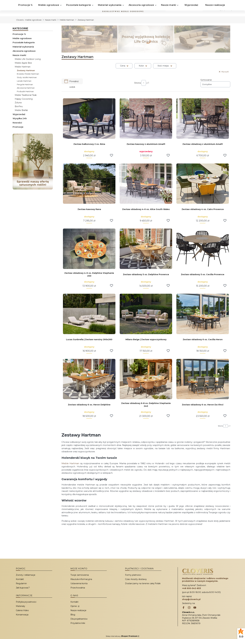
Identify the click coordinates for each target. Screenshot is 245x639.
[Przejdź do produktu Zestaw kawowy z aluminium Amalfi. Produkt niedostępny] (146, 118)
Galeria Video (22, 610)
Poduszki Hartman (25, 91)
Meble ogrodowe (22, 38)
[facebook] (183, 608)
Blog (72, 614)
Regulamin (21, 583)
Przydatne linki (77, 623)
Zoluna (18, 102)
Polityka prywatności (26, 602)
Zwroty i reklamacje (25, 575)
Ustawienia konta (78, 583)
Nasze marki (50, 20)
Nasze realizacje (78, 610)
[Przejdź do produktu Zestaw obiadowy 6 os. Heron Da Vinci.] (202, 379)
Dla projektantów (78, 619)
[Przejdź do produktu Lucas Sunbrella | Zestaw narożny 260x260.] (89, 314)
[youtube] (194, 608)
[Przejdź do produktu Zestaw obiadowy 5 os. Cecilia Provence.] (202, 249)
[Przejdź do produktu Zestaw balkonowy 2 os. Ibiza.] (89, 118)
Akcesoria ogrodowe (24, 51)
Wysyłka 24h (20, 118)
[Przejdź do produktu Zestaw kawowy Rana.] (89, 184)
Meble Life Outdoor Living (28, 59)
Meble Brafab (21, 110)
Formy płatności (133, 575)
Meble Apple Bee (23, 63)
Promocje (18, 127)
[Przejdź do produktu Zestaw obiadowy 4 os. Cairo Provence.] (202, 184)
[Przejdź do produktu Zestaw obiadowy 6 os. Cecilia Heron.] (202, 314)
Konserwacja (22, 614)
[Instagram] (189, 608)
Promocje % (19, 34)
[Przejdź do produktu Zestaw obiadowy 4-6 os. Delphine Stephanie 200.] (89, 249)
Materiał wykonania (23, 46)
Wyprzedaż (19, 114)
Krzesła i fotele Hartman (28, 74)
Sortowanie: (206, 80)
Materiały (20, 606)
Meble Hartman (67, 20)
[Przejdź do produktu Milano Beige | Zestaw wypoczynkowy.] (146, 314)
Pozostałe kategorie (24, 42)
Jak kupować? (23, 587)
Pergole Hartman (25, 84)
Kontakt (20, 579)
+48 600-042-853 (191, 588)
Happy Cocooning (24, 99)
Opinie (73, 606)
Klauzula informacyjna (81, 579)
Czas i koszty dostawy (136, 579)
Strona (137, 83)
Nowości (17, 122)
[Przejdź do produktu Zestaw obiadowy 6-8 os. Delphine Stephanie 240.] (146, 379)
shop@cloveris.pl (191, 599)
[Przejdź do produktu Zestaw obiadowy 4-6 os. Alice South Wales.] (146, 184)
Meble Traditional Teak (26, 95)
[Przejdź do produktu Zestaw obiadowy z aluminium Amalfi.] (202, 118)
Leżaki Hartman (24, 81)
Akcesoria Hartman (26, 88)
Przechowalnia (77, 587)
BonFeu (19, 106)
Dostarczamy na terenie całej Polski (142, 583)
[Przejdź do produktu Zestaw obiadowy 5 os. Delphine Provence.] (146, 249)
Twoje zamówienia (79, 575)
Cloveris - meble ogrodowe (29, 20)
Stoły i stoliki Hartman (27, 77)
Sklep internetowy (121, 636)
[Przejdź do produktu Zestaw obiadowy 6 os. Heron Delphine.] (89, 379)
